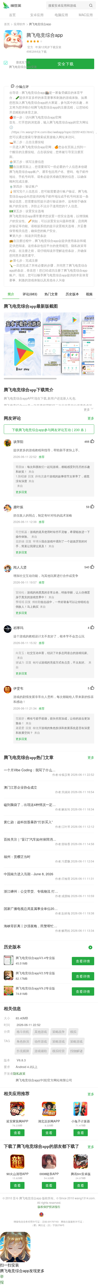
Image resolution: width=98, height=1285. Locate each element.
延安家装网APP (17, 1121)
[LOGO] (12, 5)
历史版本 (72, 294)
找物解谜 (76, 1051)
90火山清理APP (17, 1174)
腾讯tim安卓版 (81, 1174)
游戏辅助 (40, 1051)
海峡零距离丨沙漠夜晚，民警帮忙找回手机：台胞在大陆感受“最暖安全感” (31, 925)
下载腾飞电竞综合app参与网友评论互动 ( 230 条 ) (49, 429)
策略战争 (58, 1031)
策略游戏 (58, 1041)
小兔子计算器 (80, 1121)
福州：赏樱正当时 (17, 856)
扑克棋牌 (23, 1051)
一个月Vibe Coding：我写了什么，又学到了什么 (31, 769)
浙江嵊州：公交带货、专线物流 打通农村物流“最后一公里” (31, 891)
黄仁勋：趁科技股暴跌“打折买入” (28, 821)
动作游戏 (40, 1041)
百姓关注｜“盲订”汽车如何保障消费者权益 (31, 839)
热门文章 (51, 294)
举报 (2, 1279)
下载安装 (55, 47)
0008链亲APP (49, 1174)
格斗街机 (23, 1031)
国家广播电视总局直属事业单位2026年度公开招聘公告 (31, 908)
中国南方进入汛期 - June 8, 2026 (28, 873)
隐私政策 (19, 1073)
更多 (91, 418)
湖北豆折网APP (49, 1121)
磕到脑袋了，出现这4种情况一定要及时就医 (31, 804)
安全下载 (66, 63)
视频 (89, 294)
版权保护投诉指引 (49, 1207)
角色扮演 (23, 1041)
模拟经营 (58, 1051)
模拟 (73, 1031)
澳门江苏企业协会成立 (20, 787)
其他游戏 (40, 1031)
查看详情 (83, 961)
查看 (17, 1132)
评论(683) (30, 294)
